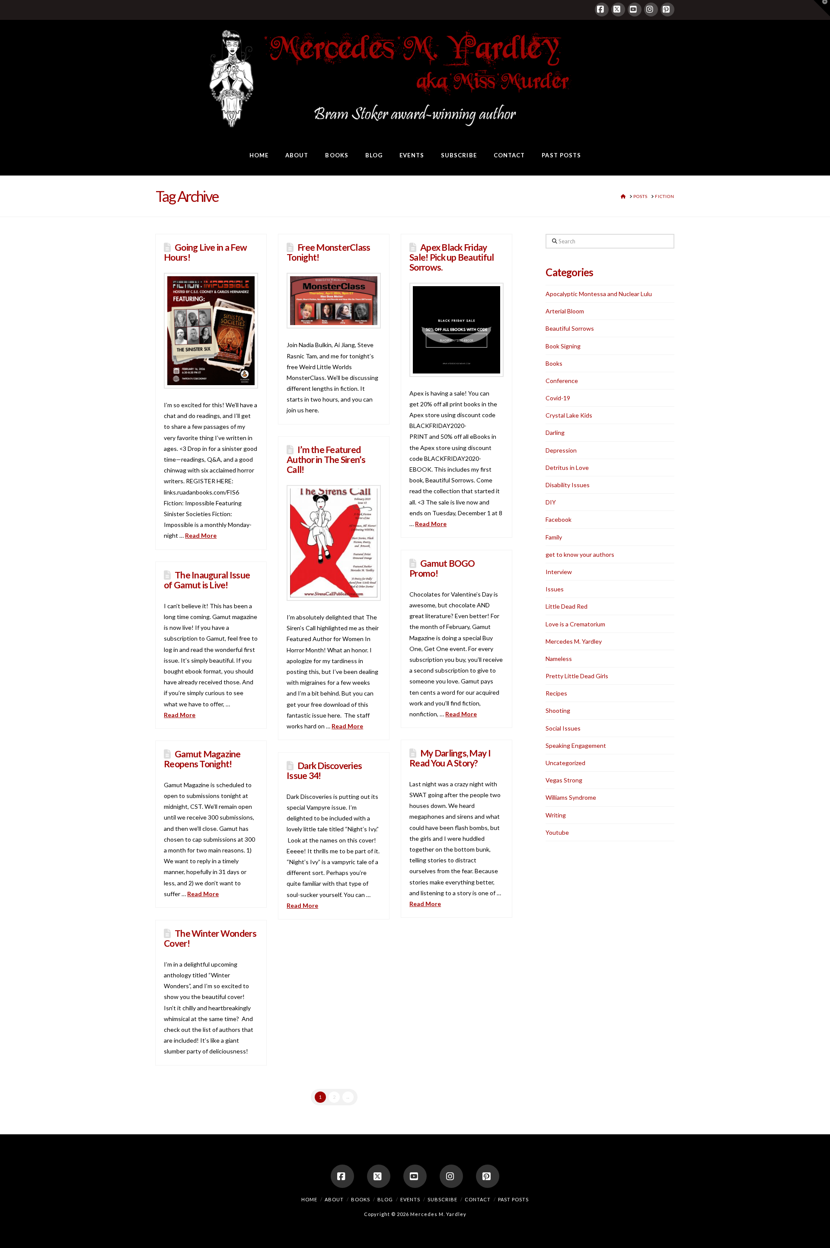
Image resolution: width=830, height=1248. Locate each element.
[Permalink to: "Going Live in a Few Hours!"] (211, 330)
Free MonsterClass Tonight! (328, 252)
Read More (201, 535)
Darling (555, 432)
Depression (561, 450)
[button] (822, 8)
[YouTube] (635, 9)
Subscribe (442, 1199)
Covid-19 (558, 398)
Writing (556, 815)
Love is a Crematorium (575, 624)
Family (554, 537)
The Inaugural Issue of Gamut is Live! (207, 579)
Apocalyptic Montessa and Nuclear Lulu (599, 293)
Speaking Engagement (576, 745)
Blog (385, 1199)
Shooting (558, 710)
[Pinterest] (667, 9)
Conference (562, 380)
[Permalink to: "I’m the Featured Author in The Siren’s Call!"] (333, 542)
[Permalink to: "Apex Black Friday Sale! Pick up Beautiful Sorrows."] (456, 329)
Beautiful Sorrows (570, 328)
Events (410, 1199)
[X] (618, 9)
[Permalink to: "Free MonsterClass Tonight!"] (333, 300)
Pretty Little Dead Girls (577, 676)
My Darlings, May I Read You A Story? (450, 757)
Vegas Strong (564, 780)
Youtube (557, 832)
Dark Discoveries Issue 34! (324, 770)
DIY (551, 502)
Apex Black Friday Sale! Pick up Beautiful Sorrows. (451, 257)
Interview (559, 571)
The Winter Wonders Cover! (210, 938)
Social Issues (563, 728)
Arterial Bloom (565, 311)
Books (554, 363)
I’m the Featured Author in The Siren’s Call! (326, 459)
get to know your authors (580, 554)
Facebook (558, 519)
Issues (555, 589)
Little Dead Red (566, 606)
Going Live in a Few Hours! (205, 252)
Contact (478, 1199)
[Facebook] (602, 9)
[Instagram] (651, 9)
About (334, 1199)
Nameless (559, 658)
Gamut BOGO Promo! (442, 568)
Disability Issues (568, 484)
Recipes (556, 693)
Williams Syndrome (571, 797)
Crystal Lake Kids (569, 415)
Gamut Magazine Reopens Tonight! (202, 758)
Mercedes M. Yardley (574, 641)
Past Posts (513, 1199)
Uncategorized (565, 762)
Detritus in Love (567, 467)
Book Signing (563, 346)
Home (309, 1199)
